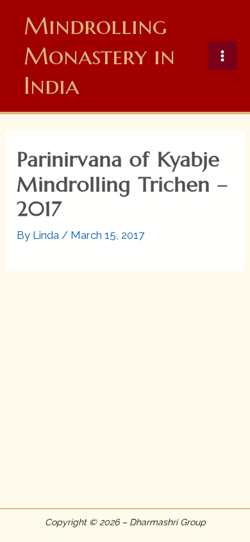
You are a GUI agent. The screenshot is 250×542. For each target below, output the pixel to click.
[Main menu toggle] (223, 56)
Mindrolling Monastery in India (99, 55)
